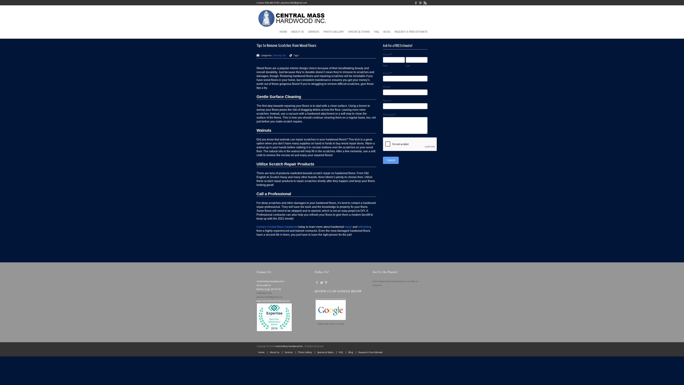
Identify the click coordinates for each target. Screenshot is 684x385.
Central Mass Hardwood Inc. (289, 346)
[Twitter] (321, 282)
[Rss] (425, 2)
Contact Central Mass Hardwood (277, 226)
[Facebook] (416, 2)
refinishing (364, 226)
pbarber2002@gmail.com (294, 2)
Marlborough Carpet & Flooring (330, 324)
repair (348, 226)
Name (387, 54)
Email (387, 73)
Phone (386, 86)
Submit (391, 160)
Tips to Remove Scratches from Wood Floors (286, 46)
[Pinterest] (420, 2)
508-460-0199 (272, 2)
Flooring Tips (279, 55)
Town (387, 100)
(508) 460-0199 (263, 293)
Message (389, 114)
